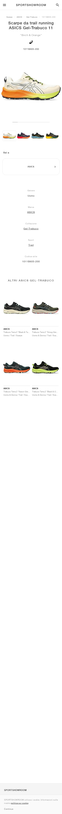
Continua (8, 809)
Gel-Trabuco (32, 17)
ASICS (19, 17)
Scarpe (9, 17)
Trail (31, 245)
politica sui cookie (19, 803)
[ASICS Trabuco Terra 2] (38, 136)
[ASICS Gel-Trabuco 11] (9, 136)
